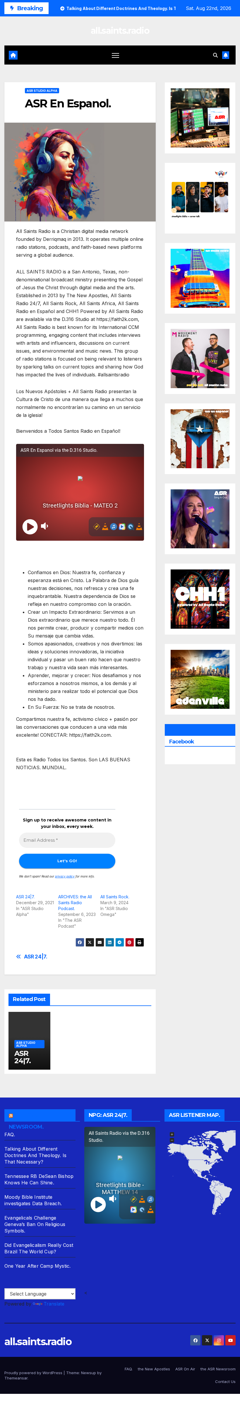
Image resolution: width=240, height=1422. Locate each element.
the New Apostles (154, 1369)
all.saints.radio (120, 30)
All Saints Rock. (114, 896)
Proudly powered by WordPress (34, 1372)
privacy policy (65, 876)
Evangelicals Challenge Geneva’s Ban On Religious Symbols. (34, 1224)
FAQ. (9, 1134)
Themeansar (16, 1378)
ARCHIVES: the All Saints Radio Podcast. (75, 902)
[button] (215, 55)
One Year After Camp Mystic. (37, 1266)
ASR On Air (185, 1369)
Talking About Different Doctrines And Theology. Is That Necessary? (35, 1155)
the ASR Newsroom (218, 1369)
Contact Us (225, 1381)
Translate (54, 1304)
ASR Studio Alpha (42, 90)
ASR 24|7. (25, 896)
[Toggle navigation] (115, 55)
